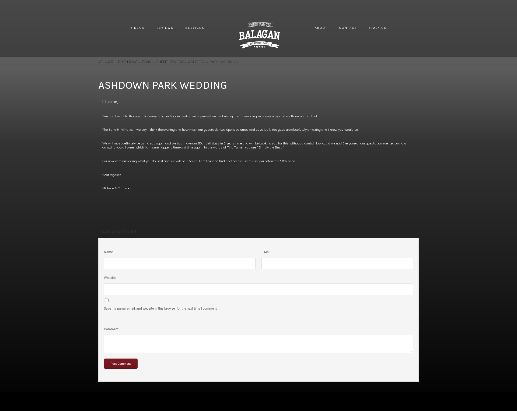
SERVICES (194, 28)
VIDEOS (137, 28)
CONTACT (348, 28)
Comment (111, 329)
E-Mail (265, 252)
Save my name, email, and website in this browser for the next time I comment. (161, 308)
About (321, 28)
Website (110, 278)
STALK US (377, 28)
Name (108, 252)
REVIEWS (165, 28)
